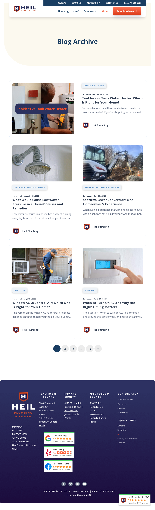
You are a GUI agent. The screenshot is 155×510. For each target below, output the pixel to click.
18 (89, 348)
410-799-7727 (71, 410)
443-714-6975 (46, 417)
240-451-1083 (97, 414)
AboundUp (86, 495)
